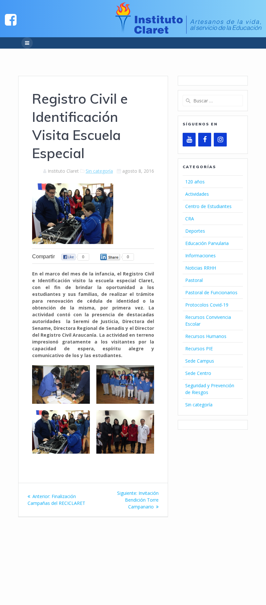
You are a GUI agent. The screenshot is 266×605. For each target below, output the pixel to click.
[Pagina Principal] (11, 19)
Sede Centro (198, 373)
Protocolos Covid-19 (206, 305)
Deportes (195, 231)
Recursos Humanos (205, 336)
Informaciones (200, 255)
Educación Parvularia (207, 243)
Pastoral (194, 280)
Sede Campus (199, 361)
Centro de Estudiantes (208, 206)
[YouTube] (189, 139)
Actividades (197, 194)
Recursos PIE (199, 348)
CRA (189, 218)
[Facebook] (204, 139)
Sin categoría (99, 171)
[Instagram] (220, 139)
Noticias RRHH (200, 268)
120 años (195, 182)
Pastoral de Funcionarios (211, 292)
